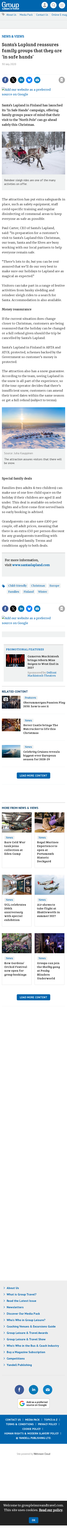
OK (33, 1520)
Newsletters (15, 1307)
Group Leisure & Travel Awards (27, 1333)
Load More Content (33, 775)
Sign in (22, 72)
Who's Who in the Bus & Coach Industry (33, 1345)
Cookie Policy (31, 1429)
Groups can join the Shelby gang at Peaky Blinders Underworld (48, 970)
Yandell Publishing (19, 1365)
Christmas (38, 585)
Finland (29, 591)
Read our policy (51, 1510)
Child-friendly (17, 585)
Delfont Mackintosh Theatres (42, 674)
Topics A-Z (51, 1419)
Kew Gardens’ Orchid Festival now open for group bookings (15, 968)
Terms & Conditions (20, 1424)
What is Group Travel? (21, 1294)
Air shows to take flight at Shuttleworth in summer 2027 (48, 910)
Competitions (16, 1358)
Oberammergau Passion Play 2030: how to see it (44, 704)
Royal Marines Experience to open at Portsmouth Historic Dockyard (47, 851)
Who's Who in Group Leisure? (26, 1320)
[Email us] (47, 1390)
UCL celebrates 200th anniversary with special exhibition (15, 912)
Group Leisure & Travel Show (26, 1339)
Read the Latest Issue (21, 1301)
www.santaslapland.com (31, 565)
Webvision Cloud (42, 1453)
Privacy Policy (47, 1424)
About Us (11, 14)
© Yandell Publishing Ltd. (33, 1438)
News (28, 720)
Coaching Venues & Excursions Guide (31, 1326)
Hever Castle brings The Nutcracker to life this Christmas (40, 729)
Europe (54, 585)
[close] (41, 76)
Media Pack (26, 14)
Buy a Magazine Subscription (26, 1352)
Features (30, 697)
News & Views (13, 36)
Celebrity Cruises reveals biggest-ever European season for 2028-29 (41, 755)
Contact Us (42, 14)
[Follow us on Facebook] (19, 1390)
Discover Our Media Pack (23, 1313)
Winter (42, 591)
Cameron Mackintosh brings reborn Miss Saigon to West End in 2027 (43, 662)
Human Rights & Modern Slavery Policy (31, 1433)
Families (13, 591)
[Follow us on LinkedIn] (33, 1390)
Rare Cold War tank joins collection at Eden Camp (14, 848)
